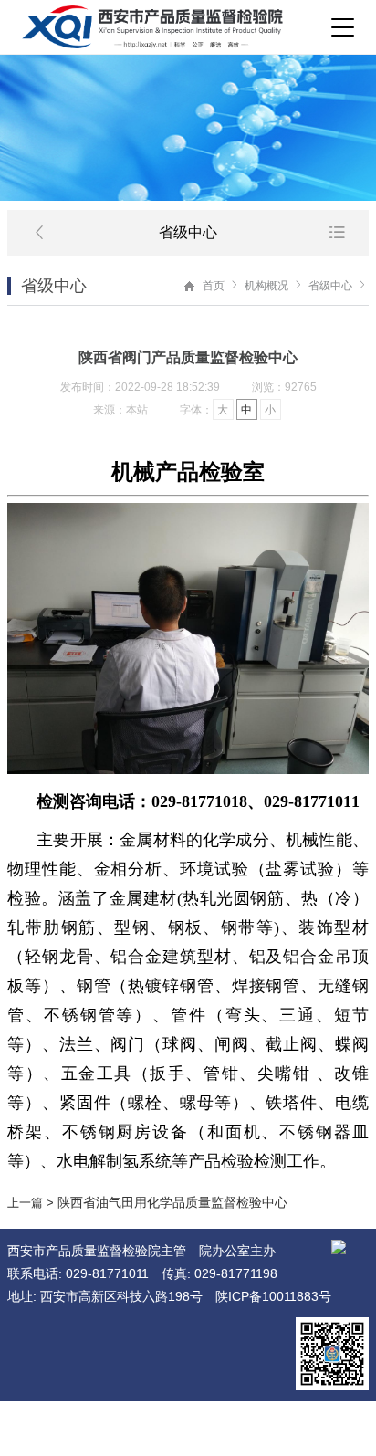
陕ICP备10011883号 (273, 1296)
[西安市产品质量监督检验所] (152, 26)
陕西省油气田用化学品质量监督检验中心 (172, 1202)
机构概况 (266, 285)
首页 (214, 285)
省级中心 (330, 285)
